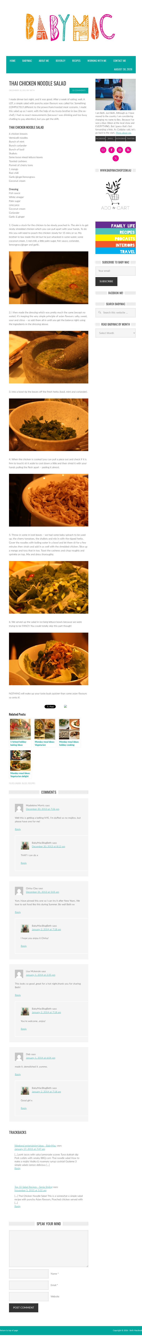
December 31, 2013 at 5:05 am (42, 892)
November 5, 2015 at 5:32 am (30, 1190)
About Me (44, 60)
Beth (32, 90)
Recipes (75, 60)
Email (53, 1285)
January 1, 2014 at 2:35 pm (40, 975)
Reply (18, 829)
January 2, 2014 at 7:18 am (46, 929)
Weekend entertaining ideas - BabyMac (35, 1146)
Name (54, 1274)
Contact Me (119, 60)
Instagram (121, 138)
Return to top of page (9, 1330)
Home (12, 60)
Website (55, 1296)
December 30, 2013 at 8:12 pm (48, 846)
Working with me (96, 60)
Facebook (100, 138)
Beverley (60, 60)
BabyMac (25, 60)
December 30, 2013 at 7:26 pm (42, 809)
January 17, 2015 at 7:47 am (30, 1149)
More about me (123, 133)
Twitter (130, 138)
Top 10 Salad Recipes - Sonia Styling (33, 1187)
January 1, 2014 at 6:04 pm (40, 1058)
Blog (24, 783)
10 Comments (79, 90)
